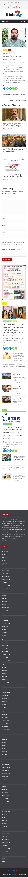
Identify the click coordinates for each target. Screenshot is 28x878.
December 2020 (5, 764)
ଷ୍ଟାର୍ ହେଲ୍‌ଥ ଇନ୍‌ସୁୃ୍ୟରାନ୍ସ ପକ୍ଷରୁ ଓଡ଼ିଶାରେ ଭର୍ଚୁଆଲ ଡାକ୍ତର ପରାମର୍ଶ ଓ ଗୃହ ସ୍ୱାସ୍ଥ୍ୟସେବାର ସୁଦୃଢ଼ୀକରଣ (13, 431)
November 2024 (6, 617)
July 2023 (4, 667)
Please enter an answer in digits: (11, 249)
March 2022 (5, 717)
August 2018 (5, 852)
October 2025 (5, 582)
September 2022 (6, 698)
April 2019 (4, 826)
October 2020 (5, 770)
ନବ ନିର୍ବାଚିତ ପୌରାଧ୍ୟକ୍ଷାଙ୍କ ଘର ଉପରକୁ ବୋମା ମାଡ (13, 150)
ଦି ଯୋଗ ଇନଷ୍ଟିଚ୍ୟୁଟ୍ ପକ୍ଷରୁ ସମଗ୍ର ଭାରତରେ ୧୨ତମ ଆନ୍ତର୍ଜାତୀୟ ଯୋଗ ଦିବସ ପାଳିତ (19, 458)
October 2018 (5, 845)
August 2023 (5, 664)
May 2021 (4, 748)
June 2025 (4, 595)
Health (10, 321)
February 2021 (5, 758)
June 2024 (4, 632)
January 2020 (5, 798)
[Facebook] (4, 88)
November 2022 (6, 692)
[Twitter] (7, 88)
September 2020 (6, 773)
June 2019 (4, 820)
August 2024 (5, 626)
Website (4, 232)
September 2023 (6, 661)
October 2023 (5, 657)
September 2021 (6, 736)
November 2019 (6, 805)
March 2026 (5, 567)
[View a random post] (24, 21)
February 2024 (5, 645)
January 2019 (5, 836)
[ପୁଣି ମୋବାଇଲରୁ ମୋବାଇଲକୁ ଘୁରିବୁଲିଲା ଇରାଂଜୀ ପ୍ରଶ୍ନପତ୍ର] (14, 160)
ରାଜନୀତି (9, 49)
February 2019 (5, 833)
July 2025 (4, 592)
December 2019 (5, 801)
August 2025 (5, 589)
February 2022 (5, 720)
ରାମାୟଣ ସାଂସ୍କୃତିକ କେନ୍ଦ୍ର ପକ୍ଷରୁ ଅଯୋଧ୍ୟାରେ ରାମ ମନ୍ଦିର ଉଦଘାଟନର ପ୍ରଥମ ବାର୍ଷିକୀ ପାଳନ (18, 389)
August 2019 (5, 814)
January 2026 (5, 573)
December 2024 (5, 614)
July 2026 (4, 554)
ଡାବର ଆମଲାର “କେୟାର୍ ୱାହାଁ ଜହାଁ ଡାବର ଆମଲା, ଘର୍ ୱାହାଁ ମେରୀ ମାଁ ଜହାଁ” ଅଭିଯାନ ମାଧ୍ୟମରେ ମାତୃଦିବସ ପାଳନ (13, 328)
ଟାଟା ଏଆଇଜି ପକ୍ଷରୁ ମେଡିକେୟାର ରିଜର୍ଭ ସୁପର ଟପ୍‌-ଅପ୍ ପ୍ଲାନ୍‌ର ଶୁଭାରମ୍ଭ (19, 476)
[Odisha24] (3, 21)
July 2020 (4, 779)
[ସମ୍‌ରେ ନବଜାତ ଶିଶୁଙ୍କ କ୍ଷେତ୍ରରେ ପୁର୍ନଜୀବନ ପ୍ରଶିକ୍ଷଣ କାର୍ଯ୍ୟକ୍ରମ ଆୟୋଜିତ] (6, 401)
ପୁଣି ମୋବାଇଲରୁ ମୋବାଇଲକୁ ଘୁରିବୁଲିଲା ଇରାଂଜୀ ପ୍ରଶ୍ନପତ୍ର (12, 176)
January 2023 (5, 686)
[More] (16, 88)
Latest (5, 49)
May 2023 (4, 673)
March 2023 (5, 679)
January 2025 (5, 610)
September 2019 (6, 811)
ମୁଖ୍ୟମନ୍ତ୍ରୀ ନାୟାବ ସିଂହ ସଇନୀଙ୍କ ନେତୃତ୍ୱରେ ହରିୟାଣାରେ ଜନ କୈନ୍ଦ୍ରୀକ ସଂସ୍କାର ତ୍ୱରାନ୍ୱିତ (18, 356)
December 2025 (5, 576)
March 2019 (5, 830)
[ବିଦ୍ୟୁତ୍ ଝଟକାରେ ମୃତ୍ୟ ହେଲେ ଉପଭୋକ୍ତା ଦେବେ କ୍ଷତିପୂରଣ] (14, 109)
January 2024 (5, 648)
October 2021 (5, 733)
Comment (5, 198)
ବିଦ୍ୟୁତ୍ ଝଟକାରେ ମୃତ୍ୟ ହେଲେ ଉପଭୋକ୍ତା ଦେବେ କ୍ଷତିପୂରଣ (12, 125)
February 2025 (5, 607)
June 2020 (4, 783)
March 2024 (5, 642)
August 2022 (5, 701)
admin (14, 59)
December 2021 (5, 726)
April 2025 (4, 601)
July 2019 (4, 817)
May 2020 (4, 786)
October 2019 (5, 808)
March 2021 (5, 754)
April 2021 (4, 751)
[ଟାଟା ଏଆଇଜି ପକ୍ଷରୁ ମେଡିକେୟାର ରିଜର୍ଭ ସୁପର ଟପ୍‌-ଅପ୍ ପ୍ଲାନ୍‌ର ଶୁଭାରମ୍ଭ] (6, 478)
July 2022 (4, 704)
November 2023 (6, 654)
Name (4, 218)
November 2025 (6, 579)
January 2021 (5, 761)
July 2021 (4, 742)
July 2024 (4, 629)
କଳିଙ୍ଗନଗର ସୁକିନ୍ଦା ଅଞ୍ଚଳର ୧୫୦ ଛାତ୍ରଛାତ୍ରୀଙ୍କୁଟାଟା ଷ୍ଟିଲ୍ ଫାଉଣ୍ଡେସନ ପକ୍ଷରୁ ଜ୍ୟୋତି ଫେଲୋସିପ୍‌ (19, 377)
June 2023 (4, 670)
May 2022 (4, 711)
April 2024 (4, 639)
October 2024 (5, 620)
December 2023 (5, 651)
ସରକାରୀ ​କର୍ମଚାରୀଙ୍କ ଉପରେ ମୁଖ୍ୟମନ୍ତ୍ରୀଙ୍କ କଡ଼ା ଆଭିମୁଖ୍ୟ (14, 4)
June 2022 (4, 708)
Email (4, 225)
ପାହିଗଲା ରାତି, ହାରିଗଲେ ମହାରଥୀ (17, 100)
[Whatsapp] (13, 88)
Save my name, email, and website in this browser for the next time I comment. (13, 244)
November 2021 (6, 729)
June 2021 (4, 745)
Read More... (5, 540)
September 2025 (6, 585)
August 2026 (5, 551)
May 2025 (4, 598)
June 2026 (4, 557)
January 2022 (5, 723)
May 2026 (4, 560)
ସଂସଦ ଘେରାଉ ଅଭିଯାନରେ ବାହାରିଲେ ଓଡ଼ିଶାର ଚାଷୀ (14, 96)
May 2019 (4, 823)
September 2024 (6, 623)
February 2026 (5, 570)
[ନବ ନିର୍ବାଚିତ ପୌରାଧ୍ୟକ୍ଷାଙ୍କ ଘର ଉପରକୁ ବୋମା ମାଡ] (14, 135)
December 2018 (5, 839)
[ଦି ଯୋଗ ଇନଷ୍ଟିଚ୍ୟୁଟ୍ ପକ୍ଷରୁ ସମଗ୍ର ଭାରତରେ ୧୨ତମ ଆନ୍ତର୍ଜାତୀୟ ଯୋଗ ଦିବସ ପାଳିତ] (6, 459)
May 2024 (4, 636)
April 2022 (4, 714)
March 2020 (5, 792)
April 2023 (4, 676)
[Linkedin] (10, 88)
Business (5, 321)
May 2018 (4, 861)
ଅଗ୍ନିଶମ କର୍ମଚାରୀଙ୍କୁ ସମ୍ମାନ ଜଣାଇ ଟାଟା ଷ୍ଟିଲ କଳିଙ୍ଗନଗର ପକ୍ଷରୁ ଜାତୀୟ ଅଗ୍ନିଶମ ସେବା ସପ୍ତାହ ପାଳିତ (14, 366)
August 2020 (5, 776)
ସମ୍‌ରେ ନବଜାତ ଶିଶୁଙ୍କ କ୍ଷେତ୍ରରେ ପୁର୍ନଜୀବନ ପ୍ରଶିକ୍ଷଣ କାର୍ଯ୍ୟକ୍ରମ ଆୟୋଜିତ (17, 400)
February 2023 (5, 683)
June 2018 (4, 858)
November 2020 (6, 767)
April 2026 (4, 564)
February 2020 (5, 795)
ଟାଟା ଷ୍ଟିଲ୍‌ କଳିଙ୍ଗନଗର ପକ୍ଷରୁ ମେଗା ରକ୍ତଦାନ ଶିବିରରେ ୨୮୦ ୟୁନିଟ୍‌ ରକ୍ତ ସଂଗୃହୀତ (13, 468)
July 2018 (4, 855)
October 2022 (5, 695)
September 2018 (6, 848)
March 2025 (5, 604)
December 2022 (5, 689)
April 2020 (4, 789)
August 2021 (5, 739)
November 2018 (6, 842)
